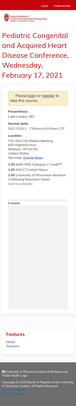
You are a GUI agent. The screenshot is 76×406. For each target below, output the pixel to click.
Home (10, 342)
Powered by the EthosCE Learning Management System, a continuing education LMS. (59, 403)
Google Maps (33, 158)
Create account (62, 6)
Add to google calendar (12, 191)
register (48, 96)
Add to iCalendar (30, 191)
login (32, 96)
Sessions (12, 346)
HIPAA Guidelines (14, 394)
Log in (44, 6)
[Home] (38, 16)
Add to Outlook (40, 191)
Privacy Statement (14, 390)
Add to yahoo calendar (21, 191)
